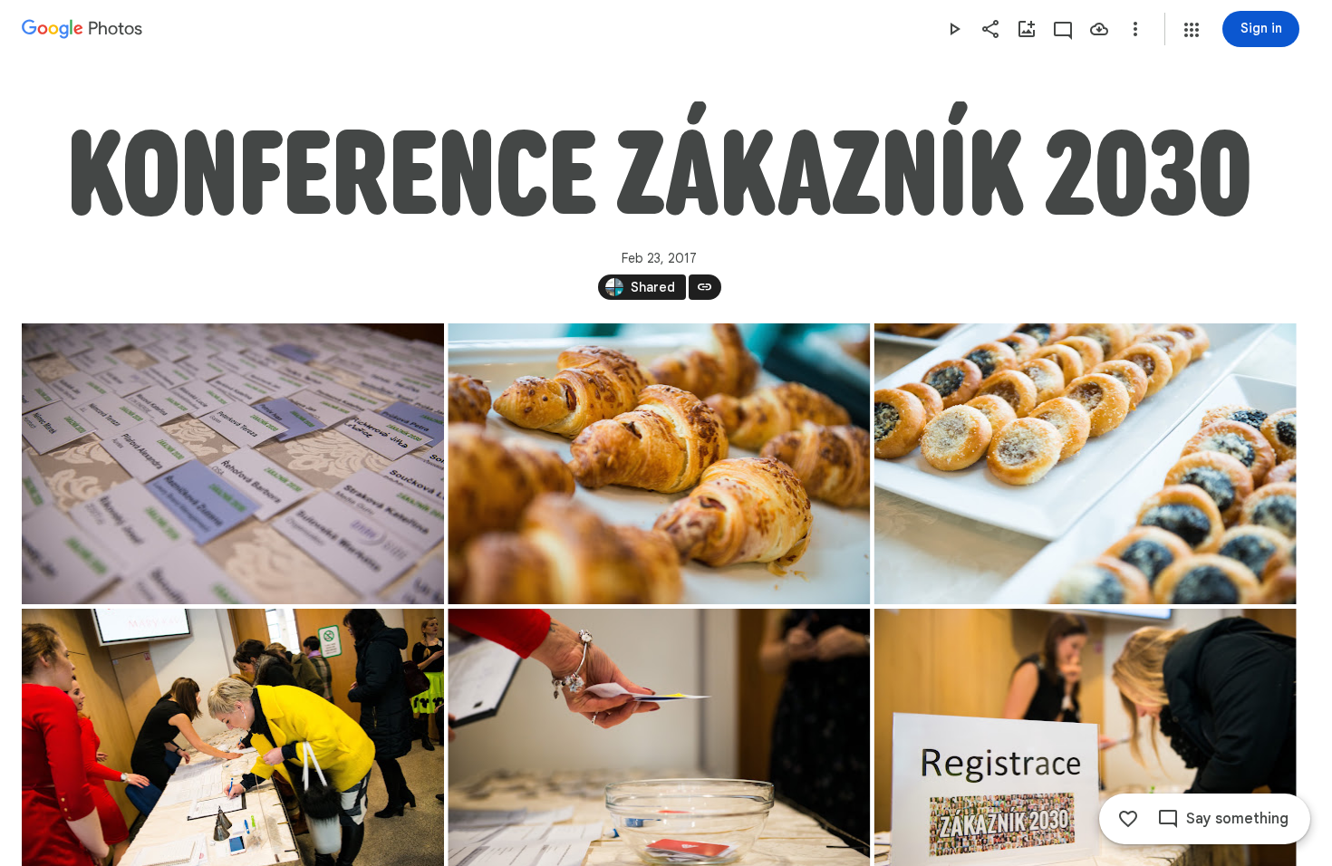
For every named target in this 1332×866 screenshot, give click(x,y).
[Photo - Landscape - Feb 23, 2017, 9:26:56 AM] (659, 463)
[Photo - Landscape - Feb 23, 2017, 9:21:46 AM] (233, 463)
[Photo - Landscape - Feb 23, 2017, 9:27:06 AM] (1085, 463)
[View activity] (1063, 29)
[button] (1191, 30)
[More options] (1135, 29)
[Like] (1128, 819)
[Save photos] (1099, 29)
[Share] (990, 29)
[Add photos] (1027, 29)
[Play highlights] (954, 29)
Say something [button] (1237, 819)
